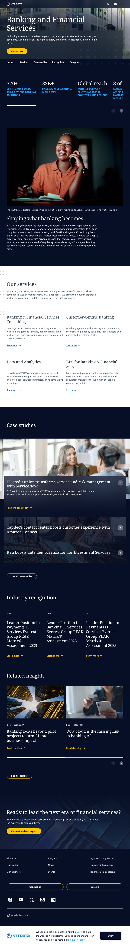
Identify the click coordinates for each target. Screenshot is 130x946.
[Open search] (108, 4)
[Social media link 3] (31, 899)
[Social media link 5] (53, 899)
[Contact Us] (115, 4)
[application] (65, 936)
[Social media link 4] (42, 899)
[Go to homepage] (14, 4)
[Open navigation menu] (122, 4)
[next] (121, 111)
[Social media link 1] (10, 899)
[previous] (113, 111)
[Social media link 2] (20, 899)
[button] (17, 915)
